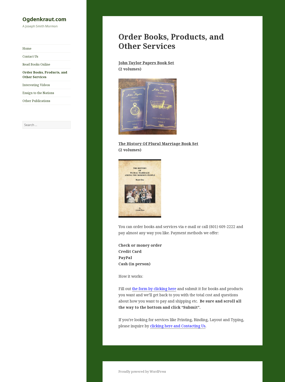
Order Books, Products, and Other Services (44, 74)
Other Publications (36, 101)
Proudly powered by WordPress (142, 371)
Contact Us (30, 56)
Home (26, 48)
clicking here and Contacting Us (178, 325)
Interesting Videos (36, 85)
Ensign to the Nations (38, 93)
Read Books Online (36, 64)
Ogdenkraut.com (44, 19)
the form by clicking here (154, 288)
